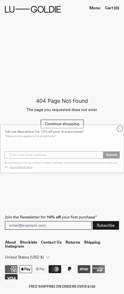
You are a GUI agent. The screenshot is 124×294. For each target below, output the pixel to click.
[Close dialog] (120, 127)
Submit (111, 153)
